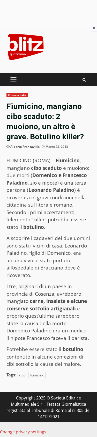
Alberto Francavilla (25, 146)
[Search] (84, 80)
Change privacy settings (23, 432)
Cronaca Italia (17, 95)
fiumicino (37, 375)
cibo (22, 375)
